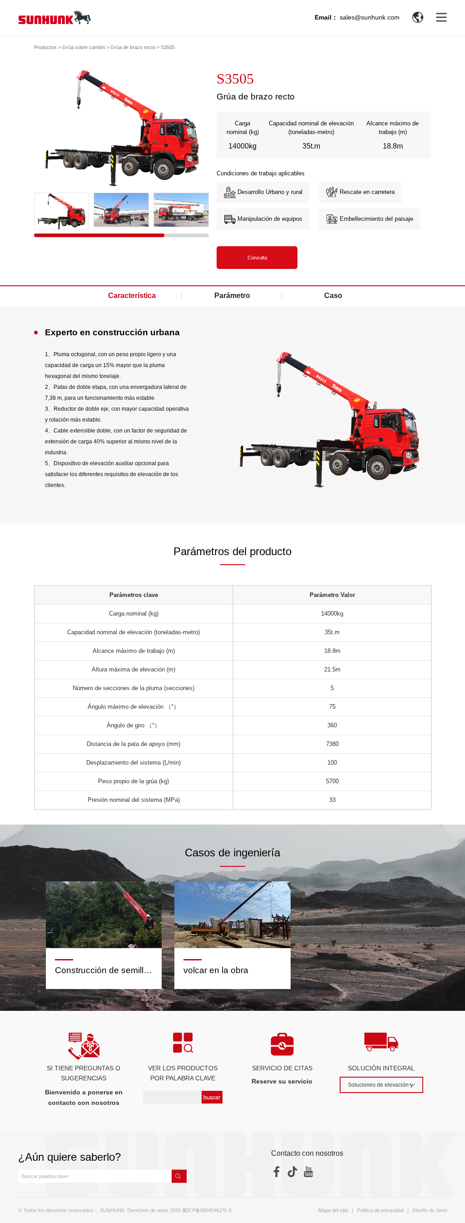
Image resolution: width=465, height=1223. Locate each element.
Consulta (257, 257)
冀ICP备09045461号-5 (207, 1210)
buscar (211, 1097)
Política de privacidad (380, 1210)
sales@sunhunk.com (370, 17)
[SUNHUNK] (54, 17)
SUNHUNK (112, 1210)
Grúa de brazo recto (132, 47)
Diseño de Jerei (429, 1210)
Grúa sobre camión (83, 47)
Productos (45, 47)
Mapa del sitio (333, 1210)
